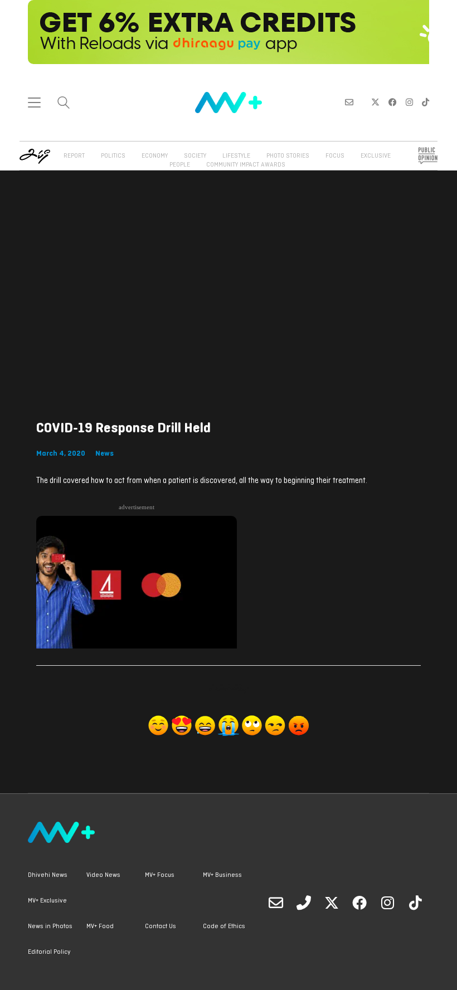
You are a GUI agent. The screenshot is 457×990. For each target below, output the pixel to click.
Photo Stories (287, 156)
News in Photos (50, 926)
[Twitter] (331, 902)
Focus (334, 156)
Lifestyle (236, 156)
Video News (103, 875)
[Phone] (304, 902)
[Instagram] (387, 902)
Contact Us (160, 926)
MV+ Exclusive (47, 901)
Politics (113, 156)
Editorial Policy (49, 952)
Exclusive (376, 156)
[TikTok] (415, 902)
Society (195, 156)
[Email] (276, 902)
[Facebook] (359, 902)
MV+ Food (100, 926)
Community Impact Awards (245, 165)
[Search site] (63, 103)
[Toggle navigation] (34, 102)
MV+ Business (222, 875)
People (179, 165)
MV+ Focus (159, 875)
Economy (155, 156)
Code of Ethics (224, 926)
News (104, 454)
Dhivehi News (47, 875)
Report (74, 156)
